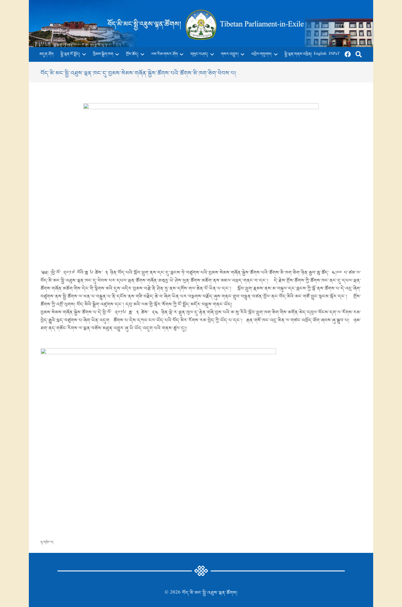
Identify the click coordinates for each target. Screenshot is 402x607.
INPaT (334, 54)
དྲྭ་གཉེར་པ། (47, 542)
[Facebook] (348, 54)
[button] (83, 54)
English (320, 54)
